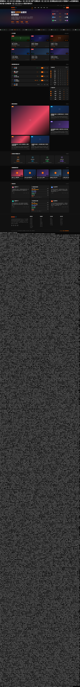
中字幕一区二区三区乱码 (44, 360)
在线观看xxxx (36, 265)
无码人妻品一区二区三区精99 (41, 381)
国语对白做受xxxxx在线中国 (18, 333)
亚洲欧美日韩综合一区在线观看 (7, 377)
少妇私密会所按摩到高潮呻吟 (59, 276)
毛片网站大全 (69, 398)
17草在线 (49, 410)
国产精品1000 (73, 349)
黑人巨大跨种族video (42, 301)
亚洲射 (19, 252)
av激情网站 (4, 378)
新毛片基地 (44, 334)
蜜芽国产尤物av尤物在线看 (39, 251)
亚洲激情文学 (41, 399)
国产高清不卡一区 (23, 391)
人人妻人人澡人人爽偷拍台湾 (24, 281)
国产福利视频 (33, 352)
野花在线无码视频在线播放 (69, 237)
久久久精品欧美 (67, 336)
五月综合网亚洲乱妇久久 (6, 415)
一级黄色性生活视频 (63, 315)
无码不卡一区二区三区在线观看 (29, 290)
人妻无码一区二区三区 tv (37, 361)
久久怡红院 (47, 268)
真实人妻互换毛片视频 (59, 413)
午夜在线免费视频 (3, 405)
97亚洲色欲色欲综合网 (74, 253)
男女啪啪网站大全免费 (67, 410)
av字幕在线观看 (74, 295)
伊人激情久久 (17, 319)
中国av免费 (7, 323)
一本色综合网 (19, 265)
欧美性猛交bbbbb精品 (37, 258)
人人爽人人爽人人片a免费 (67, 386)
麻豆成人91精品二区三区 (30, 411)
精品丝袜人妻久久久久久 (18, 384)
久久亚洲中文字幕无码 (48, 255)
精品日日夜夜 (27, 266)
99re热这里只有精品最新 (61, 385)
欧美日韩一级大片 (17, 360)
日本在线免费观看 (49, 348)
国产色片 (55, 252)
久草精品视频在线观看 (5, 385)
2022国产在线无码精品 (11, 329)
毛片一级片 (4, 380)
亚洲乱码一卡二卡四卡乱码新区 (12, 283)
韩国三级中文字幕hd (20, 424)
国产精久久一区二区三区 (24, 263)
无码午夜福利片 (34, 249)
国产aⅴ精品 (36, 424)
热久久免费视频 (59, 307)
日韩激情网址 (54, 289)
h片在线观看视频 (10, 237)
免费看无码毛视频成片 (28, 295)
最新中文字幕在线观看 (35, 399)
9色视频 (4, 245)
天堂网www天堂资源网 (34, 304)
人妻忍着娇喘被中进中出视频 (46, 332)
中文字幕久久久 (11, 366)
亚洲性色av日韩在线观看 (42, 343)
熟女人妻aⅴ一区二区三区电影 (24, 361)
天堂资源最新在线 (5, 264)
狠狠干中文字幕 (15, 322)
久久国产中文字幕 (37, 368)
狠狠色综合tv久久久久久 (65, 288)
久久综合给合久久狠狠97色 (55, 406)
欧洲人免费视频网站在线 (54, 335)
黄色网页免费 (6, 353)
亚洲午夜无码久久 (50, 252)
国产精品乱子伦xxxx (14, 386)
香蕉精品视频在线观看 (46, 426)
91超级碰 (45, 272)
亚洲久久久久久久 (63, 265)
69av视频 (36, 336)
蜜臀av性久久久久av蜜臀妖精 (17, 253)
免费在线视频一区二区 (20, 352)
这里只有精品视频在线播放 (58, 245)
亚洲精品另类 (22, 311)
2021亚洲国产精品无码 (62, 340)
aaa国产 (70, 282)
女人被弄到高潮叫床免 (57, 240)
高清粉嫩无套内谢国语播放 (69, 419)
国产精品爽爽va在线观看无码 (43, 278)
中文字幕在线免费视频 (75, 242)
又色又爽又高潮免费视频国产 (38, 272)
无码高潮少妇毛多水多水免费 (62, 314)
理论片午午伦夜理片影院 (32, 341)
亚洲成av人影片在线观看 (67, 295)
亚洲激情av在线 (19, 258)
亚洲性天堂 (21, 290)
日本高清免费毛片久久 (65, 308)
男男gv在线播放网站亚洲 (62, 405)
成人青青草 (26, 374)
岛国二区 (41, 412)
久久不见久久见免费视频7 (61, 399)
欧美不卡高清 (53, 302)
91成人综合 (42, 368)
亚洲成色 (75, 311)
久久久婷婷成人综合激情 (30, 383)
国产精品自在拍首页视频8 (73, 277)
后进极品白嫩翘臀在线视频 (22, 355)
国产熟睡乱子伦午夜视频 (57, 400)
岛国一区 (57, 251)
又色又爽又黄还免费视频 (68, 320)
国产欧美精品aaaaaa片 (18, 359)
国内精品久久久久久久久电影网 (48, 404)
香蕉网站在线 (62, 394)
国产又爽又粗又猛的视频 (64, 319)
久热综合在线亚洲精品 (70, 384)
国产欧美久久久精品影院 (11, 239)
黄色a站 (70, 418)
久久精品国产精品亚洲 (26, 400)
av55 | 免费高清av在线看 (18, 392)
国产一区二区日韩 (14, 274)
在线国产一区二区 (46, 300)
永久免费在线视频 (13, 423)
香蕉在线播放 (66, 263)
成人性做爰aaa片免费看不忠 (4, 322)
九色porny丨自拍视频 (11, 316)
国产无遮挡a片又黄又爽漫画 (70, 340)
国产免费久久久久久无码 (40, 392)
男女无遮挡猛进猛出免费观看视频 (59, 430)
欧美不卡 (63, 360)
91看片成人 (47, 405)
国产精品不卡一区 (34, 270)
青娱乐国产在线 (19, 365)
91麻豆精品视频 (38, 393)
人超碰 (11, 411)
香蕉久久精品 (38, 384)
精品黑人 (57, 322)
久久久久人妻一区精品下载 (70, 283)
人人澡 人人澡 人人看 (12, 412)
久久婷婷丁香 (18, 243)
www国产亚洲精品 (16, 263)
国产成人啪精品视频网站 (4, 333)
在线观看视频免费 (52, 282)
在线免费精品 (26, 339)
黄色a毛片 (70, 372)
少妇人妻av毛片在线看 (13, 323)
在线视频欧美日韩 (46, 340)
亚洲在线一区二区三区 (33, 359)
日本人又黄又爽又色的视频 (23, 416)
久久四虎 (60, 264)
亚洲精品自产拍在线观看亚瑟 (5, 308)
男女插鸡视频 (11, 262)
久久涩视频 (40, 377)
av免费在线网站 (50, 240)
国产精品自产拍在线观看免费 (32, 271)
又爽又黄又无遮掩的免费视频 (63, 329)
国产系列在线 (33, 332)
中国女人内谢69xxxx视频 (37, 256)
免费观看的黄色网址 (38, 309)
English (61, 5)
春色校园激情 (61, 263)
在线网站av (56, 275)
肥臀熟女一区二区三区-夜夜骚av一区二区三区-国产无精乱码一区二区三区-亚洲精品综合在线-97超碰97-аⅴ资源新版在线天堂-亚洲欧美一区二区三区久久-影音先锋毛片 (27, 233)
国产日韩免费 (74, 383)
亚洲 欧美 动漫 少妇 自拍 (9, 419)
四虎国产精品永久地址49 (14, 336)
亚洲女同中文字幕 (11, 374)
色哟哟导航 (8, 294)
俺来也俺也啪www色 (9, 392)
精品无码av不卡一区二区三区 (56, 343)
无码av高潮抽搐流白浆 (23, 415)
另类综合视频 (15, 284)
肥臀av (64, 246)
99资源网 (26, 246)
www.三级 (47, 361)
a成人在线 (44, 242)
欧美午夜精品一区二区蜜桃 (36, 303)
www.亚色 (78, 335)
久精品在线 (77, 407)
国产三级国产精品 (11, 417)
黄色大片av (72, 297)
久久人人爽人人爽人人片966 (36, 358)
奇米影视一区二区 (54, 316)
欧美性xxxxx (21, 368)
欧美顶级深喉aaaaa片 (52, 296)
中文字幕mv (12, 327)
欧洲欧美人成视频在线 (65, 257)
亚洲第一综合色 (9, 429)
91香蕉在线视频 (14, 341)
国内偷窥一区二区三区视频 (25, 287)
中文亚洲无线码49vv (73, 244)
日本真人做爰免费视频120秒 (54, 345)
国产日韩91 (71, 246)
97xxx (15, 334)
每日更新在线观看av (24, 276)
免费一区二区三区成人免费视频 (32, 354)
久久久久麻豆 (29, 366)
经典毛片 (6, 375)
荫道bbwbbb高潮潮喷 (47, 321)
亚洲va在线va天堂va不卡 (55, 272)
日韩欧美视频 (64, 327)
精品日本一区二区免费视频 (15, 383)
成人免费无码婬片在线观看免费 (6, 249)
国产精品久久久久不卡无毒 (5, 303)
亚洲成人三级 (56, 259)
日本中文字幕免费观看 (14, 345)
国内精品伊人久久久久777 (60, 425)
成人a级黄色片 (7, 336)
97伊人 (29, 240)
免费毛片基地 (32, 362)
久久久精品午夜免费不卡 (13, 309)
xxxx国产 (38, 425)
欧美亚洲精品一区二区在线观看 (26, 294)
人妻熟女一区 (5, 275)
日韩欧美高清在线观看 (37, 323)
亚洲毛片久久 (3, 361)
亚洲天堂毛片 (20, 413)
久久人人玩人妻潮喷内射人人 (20, 244)
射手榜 (41, 219)
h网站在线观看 (40, 416)
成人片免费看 (20, 353)
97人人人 (52, 333)
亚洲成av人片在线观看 (74, 272)
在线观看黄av (77, 309)
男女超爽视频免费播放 (54, 411)
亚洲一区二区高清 (56, 346)
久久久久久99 (70, 317)
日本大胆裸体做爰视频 (59, 410)
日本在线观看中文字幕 (52, 425)
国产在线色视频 (14, 295)
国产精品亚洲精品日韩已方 (52, 326)
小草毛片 (77, 404)
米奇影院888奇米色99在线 (32, 288)
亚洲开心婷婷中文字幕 (73, 263)
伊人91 (54, 366)
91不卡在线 (19, 287)
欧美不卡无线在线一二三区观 (46, 309)
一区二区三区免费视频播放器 (27, 289)
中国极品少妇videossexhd (60, 239)
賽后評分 (51, 219)
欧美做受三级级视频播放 (56, 378)
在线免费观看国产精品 (63, 346)
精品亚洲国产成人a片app (70, 374)
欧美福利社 (16, 430)
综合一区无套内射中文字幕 (20, 330)
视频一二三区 (74, 282)
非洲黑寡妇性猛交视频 (20, 334)
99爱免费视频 (61, 251)
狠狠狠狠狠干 (54, 270)
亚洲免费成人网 (18, 266)
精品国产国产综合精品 (30, 242)
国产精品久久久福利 (26, 285)
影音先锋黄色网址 (40, 413)
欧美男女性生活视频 (71, 379)
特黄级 (61, 268)
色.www (61, 322)
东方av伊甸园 (46, 275)
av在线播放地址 (35, 297)
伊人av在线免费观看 (52, 288)
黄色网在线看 (53, 244)
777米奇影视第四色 (75, 310)
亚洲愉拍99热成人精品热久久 (62, 255)
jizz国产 (22, 296)
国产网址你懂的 (38, 332)
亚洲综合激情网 (76, 237)
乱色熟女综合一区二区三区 (46, 264)
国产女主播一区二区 (35, 253)
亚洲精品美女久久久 (3, 239)
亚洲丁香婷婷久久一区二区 (5, 246)
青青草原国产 (29, 355)
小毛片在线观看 (4, 384)
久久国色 (48, 239)
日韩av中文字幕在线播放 (17, 256)
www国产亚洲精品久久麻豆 (24, 340)
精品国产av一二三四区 (4, 265)
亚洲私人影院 (18, 317)
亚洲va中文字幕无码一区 (6, 269)
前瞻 (47, 84)
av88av (13, 244)
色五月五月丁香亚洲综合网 (66, 412)
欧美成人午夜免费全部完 (75, 364)
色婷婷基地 (27, 330)
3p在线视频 (28, 310)
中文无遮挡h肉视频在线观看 (68, 289)
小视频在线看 (72, 287)
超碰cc (61, 243)
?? (13, 225)
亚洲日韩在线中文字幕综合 (35, 310)
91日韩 (19, 373)
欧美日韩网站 (16, 237)
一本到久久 (28, 313)
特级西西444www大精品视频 (29, 336)
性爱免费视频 (15, 353)
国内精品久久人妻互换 (68, 274)
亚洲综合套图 (50, 379)
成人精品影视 (50, 428)
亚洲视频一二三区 (37, 422)
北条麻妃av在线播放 (31, 259)
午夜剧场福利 (53, 239)
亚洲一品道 (12, 310)
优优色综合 (45, 336)
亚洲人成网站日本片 (12, 243)
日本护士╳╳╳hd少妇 (12, 375)
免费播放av (21, 345)
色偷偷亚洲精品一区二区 (70, 258)
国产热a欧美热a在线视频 (33, 413)
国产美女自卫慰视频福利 (71, 275)
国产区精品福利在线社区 (68, 285)
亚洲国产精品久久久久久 (31, 351)
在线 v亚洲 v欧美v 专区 (18, 327)
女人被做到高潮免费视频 (15, 268)
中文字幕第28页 (51, 275)
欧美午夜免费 (61, 285)
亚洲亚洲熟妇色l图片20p (32, 348)
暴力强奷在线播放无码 (37, 329)
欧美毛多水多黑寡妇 (24, 252)
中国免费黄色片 (62, 316)
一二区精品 (69, 249)
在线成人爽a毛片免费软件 (60, 244)
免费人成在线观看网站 (28, 291)
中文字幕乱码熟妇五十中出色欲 (30, 275)
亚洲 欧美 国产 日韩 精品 (46, 329)
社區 (47, 7)
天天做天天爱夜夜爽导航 (47, 386)
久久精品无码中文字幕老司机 (42, 308)
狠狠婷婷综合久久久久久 (71, 348)
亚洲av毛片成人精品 (48, 315)
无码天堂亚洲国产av (76, 307)
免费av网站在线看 (3, 406)
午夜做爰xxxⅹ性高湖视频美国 (68, 345)
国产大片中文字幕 (42, 380)
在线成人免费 (76, 246)
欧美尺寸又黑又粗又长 (59, 347)
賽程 (38, 7)
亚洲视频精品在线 (9, 285)
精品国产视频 (57, 387)
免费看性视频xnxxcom (38, 298)
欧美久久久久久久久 (58, 323)
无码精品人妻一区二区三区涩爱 (19, 291)
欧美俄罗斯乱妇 (15, 411)
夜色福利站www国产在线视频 (8, 360)
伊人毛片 (76, 390)
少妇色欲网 (16, 307)
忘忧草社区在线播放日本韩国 (38, 257)
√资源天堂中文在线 (69, 310)
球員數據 (41, 223)
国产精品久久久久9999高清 (61, 373)
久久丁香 (71, 313)
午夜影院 (62, 271)
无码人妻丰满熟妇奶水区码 (14, 416)
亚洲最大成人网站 (46, 371)
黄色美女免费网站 (28, 399)
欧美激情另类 (46, 251)
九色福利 (12, 335)
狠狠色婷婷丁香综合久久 (23, 406)
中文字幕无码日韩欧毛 (73, 291)
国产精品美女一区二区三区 (27, 300)
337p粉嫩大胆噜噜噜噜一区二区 (62, 317)
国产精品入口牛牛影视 (53, 399)
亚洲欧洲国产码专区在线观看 (74, 371)
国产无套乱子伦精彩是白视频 (19, 270)
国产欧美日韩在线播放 (71, 269)
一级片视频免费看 (26, 345)
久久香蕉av (75, 239)
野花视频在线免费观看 (11, 302)
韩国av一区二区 (28, 418)
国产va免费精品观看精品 (42, 281)
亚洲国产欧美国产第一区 (13, 373)
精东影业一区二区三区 (9, 367)
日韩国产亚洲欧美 (76, 264)
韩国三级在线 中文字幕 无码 (11, 371)
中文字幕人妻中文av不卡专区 (68, 361)
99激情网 (5, 259)
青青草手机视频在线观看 (14, 407)
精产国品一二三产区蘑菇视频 (38, 321)
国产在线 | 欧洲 (44, 252)
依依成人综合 (37, 290)
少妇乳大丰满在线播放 (45, 358)
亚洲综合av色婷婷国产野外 (42, 259)
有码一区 (30, 274)
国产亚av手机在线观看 (40, 396)
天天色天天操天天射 (37, 410)
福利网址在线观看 (49, 303)
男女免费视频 (67, 309)
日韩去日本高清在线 (6, 416)
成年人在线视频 (23, 383)
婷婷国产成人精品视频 (76, 330)
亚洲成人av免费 (28, 394)
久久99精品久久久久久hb (18, 417)
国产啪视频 (2, 310)
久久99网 (38, 284)
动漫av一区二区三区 (58, 371)
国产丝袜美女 (52, 362)
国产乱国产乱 (23, 264)
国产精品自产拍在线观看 (34, 301)
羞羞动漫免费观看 (51, 259)
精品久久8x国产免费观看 (66, 256)
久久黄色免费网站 (38, 250)
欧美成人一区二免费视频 (65, 240)
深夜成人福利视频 (16, 262)
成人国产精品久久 (22, 301)
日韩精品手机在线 (68, 271)
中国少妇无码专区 (6, 432)
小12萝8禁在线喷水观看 (4, 284)
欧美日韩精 (32, 296)
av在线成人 (32, 313)
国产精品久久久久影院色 (55, 263)
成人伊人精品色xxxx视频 (37, 372)
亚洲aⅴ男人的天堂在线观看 (72, 387)
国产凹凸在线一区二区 (72, 328)
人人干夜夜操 (5, 289)
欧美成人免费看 (74, 429)
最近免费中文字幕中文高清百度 (26, 346)
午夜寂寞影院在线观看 (70, 381)
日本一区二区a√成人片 (68, 366)
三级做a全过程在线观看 (66, 351)
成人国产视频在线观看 (74, 251)
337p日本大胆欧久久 (51, 277)
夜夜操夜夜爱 (32, 405)
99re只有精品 (13, 380)
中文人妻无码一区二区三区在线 (6, 362)
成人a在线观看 (39, 345)
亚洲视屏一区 (62, 272)
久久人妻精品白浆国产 (67, 429)
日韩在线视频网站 (66, 313)
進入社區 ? (67, 183)
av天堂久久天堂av (27, 296)
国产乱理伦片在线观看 (26, 372)
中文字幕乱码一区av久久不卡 (37, 385)
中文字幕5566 (26, 274)
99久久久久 (40, 291)
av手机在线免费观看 (47, 244)
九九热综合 (9, 403)
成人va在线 (30, 377)
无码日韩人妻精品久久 (74, 262)
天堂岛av (61, 345)
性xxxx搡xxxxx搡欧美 (55, 352)
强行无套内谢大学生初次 (20, 380)
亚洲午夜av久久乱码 (16, 257)
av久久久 (6, 282)
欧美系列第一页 (52, 237)
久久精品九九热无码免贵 (56, 304)
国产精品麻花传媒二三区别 (10, 330)
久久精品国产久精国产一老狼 (6, 296)
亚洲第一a (58, 249)
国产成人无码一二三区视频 (59, 237)
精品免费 (64, 302)
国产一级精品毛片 (28, 270)
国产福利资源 (23, 283)
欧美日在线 (62, 304)
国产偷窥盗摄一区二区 (60, 403)
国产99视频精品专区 (41, 383)
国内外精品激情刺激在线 (11, 326)
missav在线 (74, 426)
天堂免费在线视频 (40, 407)
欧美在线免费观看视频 (6, 266)
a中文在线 (46, 368)
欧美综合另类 (13, 266)
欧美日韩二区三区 (51, 262)
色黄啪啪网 (51, 358)
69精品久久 (56, 423)
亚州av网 (31, 361)
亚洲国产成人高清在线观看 (23, 251)
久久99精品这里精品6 (21, 411)
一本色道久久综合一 (56, 291)
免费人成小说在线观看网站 (43, 415)
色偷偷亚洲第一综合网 (21, 341)
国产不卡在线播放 (30, 379)
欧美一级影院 (33, 390)
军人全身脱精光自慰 (41, 255)
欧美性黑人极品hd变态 (11, 418)
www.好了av (75, 300)
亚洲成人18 (41, 253)
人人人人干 (77, 283)
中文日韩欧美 (65, 266)
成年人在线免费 (55, 348)
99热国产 (5, 349)
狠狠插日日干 (21, 322)
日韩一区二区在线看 (45, 288)
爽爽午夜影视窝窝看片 (60, 278)
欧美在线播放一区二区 (44, 346)
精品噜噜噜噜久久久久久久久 (64, 423)
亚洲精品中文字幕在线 (42, 304)
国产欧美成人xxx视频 (33, 255)
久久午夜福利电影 (33, 240)
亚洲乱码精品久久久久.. (21, 298)
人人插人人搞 (2, 393)
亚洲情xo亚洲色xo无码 (52, 373)
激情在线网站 (20, 405)
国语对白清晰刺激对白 (65, 371)
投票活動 (51, 223)
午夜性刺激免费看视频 (71, 355)
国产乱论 (77, 308)
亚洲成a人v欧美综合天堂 (45, 339)
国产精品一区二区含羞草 (38, 340)
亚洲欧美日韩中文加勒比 (27, 335)
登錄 (64, 7)
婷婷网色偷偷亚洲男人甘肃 (47, 378)
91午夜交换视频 (71, 294)
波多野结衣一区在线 (25, 428)
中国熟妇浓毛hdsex (25, 404)
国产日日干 (54, 303)
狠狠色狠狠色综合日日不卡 (8, 242)
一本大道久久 (58, 282)
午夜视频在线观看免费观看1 (9, 320)
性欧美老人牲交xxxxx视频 (70, 323)
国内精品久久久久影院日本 (36, 322)
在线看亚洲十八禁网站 (75, 392)
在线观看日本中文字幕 (15, 290)
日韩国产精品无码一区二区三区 (16, 379)
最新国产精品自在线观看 (50, 301)
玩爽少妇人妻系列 (57, 243)
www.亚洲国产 (2, 342)
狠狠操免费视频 (25, 353)
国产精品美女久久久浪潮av (75, 332)
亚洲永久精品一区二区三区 (7, 257)
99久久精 (38, 429)
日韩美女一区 (31, 263)
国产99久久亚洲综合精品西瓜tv (62, 269)
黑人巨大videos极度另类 (59, 246)
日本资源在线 (44, 322)
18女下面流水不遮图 (48, 327)
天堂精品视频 (35, 291)
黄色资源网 (51, 268)
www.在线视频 (40, 354)
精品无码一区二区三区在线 (39, 364)
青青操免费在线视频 (10, 281)
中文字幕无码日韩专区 (18, 303)
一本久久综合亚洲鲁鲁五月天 (27, 314)
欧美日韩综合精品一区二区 (16, 429)
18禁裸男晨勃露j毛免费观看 (44, 400)
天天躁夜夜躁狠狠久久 (51, 347)
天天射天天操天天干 (63, 249)
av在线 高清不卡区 (56, 294)
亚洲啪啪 (76, 419)
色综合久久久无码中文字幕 (33, 428)
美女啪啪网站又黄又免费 (23, 237)
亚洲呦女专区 (32, 287)
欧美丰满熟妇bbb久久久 (13, 238)
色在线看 (11, 322)
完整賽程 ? (67, 64)
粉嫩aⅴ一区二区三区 (25, 359)
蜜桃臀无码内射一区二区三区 (8, 355)
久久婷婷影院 (40, 314)
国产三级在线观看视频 (49, 380)
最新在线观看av (42, 246)
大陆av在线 (68, 321)
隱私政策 (61, 222)
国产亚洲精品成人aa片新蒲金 (25, 278)
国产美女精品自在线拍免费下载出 (41, 390)
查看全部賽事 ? (67, 33)
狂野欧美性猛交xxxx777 (13, 364)
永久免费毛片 (4, 281)
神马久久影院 (29, 262)
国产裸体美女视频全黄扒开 (46, 256)
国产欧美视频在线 (50, 330)
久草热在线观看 (17, 278)
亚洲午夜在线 (47, 246)
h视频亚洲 (61, 259)
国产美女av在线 (11, 271)
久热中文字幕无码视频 (10, 278)
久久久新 (25, 351)
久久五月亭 (65, 381)
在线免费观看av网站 (62, 339)
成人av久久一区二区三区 (62, 348)
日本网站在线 (60, 397)
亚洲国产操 (12, 303)
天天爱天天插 (9, 244)
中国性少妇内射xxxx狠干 (28, 380)
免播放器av (55, 419)
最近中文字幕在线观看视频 (38, 239)
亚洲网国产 (25, 348)
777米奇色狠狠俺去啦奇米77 (41, 348)
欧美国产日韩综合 (70, 327)
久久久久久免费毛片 (32, 311)
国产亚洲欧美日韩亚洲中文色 (9, 328)
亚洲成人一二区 (4, 396)
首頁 (32, 7)
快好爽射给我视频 (67, 278)
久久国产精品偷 (34, 294)
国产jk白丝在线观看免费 (58, 404)
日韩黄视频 (55, 379)
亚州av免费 (70, 245)
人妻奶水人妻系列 (9, 409)
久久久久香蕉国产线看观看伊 (48, 257)
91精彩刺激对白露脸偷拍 (27, 268)
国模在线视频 (70, 397)
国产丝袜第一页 (43, 422)
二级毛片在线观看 (33, 403)
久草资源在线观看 (52, 361)
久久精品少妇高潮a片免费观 (51, 322)
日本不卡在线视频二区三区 (35, 346)
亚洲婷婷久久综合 (19, 400)
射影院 (21, 268)
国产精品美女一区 (16, 340)
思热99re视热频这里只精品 (16, 404)
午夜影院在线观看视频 (58, 431)
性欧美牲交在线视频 (64, 415)
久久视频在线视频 (52, 310)
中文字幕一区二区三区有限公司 (16, 372)
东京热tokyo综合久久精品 (55, 319)
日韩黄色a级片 (61, 336)
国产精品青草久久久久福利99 (41, 403)
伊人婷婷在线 (71, 311)
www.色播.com (2, 285)
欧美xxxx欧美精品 (70, 346)
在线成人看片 (14, 298)
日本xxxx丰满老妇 (50, 242)
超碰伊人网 (2, 339)
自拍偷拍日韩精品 (44, 240)
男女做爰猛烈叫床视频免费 (48, 397)
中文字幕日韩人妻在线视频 (53, 360)
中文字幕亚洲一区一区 (20, 275)
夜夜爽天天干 (64, 343)
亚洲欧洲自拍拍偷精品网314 (65, 297)
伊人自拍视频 (35, 379)
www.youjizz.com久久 (67, 268)
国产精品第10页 (34, 269)
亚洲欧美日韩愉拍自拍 (56, 359)
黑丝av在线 (35, 302)
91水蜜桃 (25, 240)
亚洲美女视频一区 (52, 429)
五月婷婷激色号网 (68, 367)
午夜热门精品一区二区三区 (57, 428)
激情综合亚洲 (14, 313)
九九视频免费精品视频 (57, 358)
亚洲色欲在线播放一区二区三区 (13, 251)
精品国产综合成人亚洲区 (64, 359)
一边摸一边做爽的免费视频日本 (42, 262)
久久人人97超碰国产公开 (38, 242)
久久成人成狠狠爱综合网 (46, 406)
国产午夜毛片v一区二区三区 (40, 317)
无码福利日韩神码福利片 (67, 242)
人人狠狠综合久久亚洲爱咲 (19, 396)
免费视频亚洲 (63, 262)
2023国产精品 (75, 359)
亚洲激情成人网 (7, 379)
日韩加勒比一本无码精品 (46, 319)
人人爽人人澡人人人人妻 (61, 326)
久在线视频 (24, 321)
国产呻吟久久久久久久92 (66, 349)
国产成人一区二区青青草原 (26, 249)
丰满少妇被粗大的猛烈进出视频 (62, 379)
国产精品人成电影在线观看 (23, 419)
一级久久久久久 (7, 348)
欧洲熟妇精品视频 (42, 320)
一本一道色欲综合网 (11, 343)
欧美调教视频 (22, 398)
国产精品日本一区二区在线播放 (14, 311)
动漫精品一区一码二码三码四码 (62, 432)
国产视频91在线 (46, 237)
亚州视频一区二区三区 (44, 429)
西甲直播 (31, 219)
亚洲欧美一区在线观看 (76, 362)
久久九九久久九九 (18, 315)
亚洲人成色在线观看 (3, 372)
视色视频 (73, 372)
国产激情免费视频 (71, 284)
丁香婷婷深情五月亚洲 (15, 399)
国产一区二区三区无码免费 (74, 240)
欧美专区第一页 (35, 314)
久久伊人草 (12, 334)
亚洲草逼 (30, 426)
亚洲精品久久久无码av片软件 (23, 250)
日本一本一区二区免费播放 (45, 258)
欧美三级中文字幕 (57, 268)
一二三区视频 (19, 323)
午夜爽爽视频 (47, 307)
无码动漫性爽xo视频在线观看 (17, 277)
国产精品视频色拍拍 (37, 394)
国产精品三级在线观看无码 (51, 422)
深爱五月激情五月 (30, 256)
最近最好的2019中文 (22, 394)
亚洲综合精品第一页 (37, 339)
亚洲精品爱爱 (60, 295)
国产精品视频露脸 (5, 412)
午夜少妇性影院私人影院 (37, 334)
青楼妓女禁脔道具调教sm (59, 372)
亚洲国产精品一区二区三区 (44, 266)
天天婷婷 (1, 366)
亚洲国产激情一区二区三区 (6, 431)
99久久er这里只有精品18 (36, 236)
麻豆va (78, 334)
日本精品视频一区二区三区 (64, 294)
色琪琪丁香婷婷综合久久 (71, 378)
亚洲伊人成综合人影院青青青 (38, 237)
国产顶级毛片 (43, 284)
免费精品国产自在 (60, 311)
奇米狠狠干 (70, 359)
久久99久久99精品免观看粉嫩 (9, 304)
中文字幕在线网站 (53, 385)
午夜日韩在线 (18, 412)
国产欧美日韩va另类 (63, 398)
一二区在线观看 (54, 311)
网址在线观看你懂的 (15, 250)
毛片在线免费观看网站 (41, 405)
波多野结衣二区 (63, 400)
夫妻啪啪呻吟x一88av (60, 422)
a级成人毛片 (25, 417)
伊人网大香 (57, 429)
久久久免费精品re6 (7, 352)
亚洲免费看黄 (8, 361)
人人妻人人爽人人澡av (32, 244)
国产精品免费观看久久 (34, 375)
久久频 (36, 405)
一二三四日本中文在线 (10, 259)
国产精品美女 (34, 262)
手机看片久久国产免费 (17, 288)
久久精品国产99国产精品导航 (57, 236)
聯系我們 (61, 219)
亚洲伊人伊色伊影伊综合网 (51, 403)
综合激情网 (27, 342)
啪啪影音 (76, 380)
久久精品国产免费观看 (27, 343)
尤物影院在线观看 (65, 236)
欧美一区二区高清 (52, 367)
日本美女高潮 (11, 354)
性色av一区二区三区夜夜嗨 (51, 336)
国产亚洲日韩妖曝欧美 (59, 362)
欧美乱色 (43, 295)
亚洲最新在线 (34, 398)
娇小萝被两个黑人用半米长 (50, 381)
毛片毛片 (28, 405)
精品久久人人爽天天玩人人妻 (45, 362)
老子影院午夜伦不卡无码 (41, 269)
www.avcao (32, 309)
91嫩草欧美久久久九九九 (66, 358)
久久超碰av (33, 393)
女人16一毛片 (13, 352)
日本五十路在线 (24, 379)
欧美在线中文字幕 (18, 310)
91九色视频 (25, 259)
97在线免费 (2, 400)
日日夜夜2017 (77, 374)
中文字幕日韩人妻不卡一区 (9, 291)
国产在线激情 (31, 340)
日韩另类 (67, 246)
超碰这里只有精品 (69, 259)
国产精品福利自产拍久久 (21, 238)
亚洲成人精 (24, 277)
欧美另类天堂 (46, 355)
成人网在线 (32, 239)
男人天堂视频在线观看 (75, 422)
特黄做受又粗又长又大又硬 (74, 417)
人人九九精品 (22, 257)
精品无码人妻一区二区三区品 (15, 294)
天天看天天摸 (70, 353)
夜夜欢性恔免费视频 (54, 377)
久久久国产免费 (65, 264)
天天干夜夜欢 (77, 409)
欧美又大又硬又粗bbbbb (4, 238)
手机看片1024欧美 (10, 301)
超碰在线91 (27, 323)
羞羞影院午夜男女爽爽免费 (15, 415)
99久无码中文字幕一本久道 (20, 239)
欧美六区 (23, 323)
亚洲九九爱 (49, 272)
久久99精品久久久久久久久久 (68, 354)
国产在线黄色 (51, 320)
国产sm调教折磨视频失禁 (7, 287)
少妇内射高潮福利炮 (13, 258)
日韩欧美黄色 (61, 429)
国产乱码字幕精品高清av (19, 259)
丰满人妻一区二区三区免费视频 (33, 349)
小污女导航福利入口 (75, 399)
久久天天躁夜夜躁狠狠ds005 (11, 245)
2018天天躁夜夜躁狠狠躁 (57, 393)
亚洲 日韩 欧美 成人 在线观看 (20, 342)
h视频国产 (33, 384)
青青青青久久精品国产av (43, 333)
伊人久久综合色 (51, 274)
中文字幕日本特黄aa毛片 (4, 364)
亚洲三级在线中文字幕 (33, 330)
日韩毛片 (3, 346)
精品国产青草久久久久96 (49, 396)
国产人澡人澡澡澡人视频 (59, 418)
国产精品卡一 (39, 367)
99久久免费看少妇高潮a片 (36, 295)
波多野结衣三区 (8, 268)
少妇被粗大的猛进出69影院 (29, 422)
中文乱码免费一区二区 (25, 429)
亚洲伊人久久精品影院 (72, 319)
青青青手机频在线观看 (12, 400)
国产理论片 (72, 321)
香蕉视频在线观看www (49, 383)
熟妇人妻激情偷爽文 (67, 422)
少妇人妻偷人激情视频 (52, 278)
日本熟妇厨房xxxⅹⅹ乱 (48, 249)
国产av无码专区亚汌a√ (32, 386)
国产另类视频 (5, 366)
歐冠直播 (31, 223)
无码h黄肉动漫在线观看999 (70, 250)
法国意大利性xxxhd (17, 236)
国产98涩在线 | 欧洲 (19, 403)
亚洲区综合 (64, 428)
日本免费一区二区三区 (47, 297)
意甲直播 (31, 222)
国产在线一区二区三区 (75, 341)
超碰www (49, 236)
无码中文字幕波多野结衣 (10, 321)
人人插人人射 (64, 334)
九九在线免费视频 (7, 310)
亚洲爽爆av (11, 353)
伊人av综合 (22, 240)
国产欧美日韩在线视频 (49, 313)
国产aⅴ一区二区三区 (23, 319)
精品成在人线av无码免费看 (48, 294)
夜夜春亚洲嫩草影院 (63, 406)
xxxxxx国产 (2, 352)
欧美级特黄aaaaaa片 (40, 249)
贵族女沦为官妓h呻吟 (7, 295)
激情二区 (48, 323)
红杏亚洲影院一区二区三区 (22, 425)
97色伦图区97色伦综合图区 (37, 328)
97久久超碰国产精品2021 (37, 252)
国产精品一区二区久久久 (18, 300)
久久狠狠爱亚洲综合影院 (47, 270)
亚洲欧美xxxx (76, 284)
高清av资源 (55, 255)
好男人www (14, 287)
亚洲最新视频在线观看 (53, 405)
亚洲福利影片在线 (40, 294)
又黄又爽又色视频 (65, 353)
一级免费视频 (49, 359)
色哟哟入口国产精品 (18, 321)
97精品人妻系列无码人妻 (53, 266)
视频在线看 (9, 372)
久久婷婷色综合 (4, 417)
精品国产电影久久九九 (27, 245)
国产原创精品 (10, 289)
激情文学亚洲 (32, 266)
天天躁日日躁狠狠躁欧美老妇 (38, 353)
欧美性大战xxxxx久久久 (69, 238)
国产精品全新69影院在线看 (46, 311)
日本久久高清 (17, 381)
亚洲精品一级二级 (47, 375)
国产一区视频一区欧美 (30, 410)
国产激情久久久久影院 (53, 283)
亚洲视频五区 (10, 284)
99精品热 (46, 320)
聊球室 (51, 218)
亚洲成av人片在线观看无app (26, 315)
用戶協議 (61, 223)
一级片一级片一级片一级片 (35, 366)
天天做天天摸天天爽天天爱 (10, 272)
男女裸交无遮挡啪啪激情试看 (5, 334)
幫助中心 (64, 5)
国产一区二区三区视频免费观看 (27, 258)
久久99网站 (47, 274)
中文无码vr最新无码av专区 (20, 329)
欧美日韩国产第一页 (36, 412)
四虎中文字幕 (34, 360)
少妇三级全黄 (59, 283)
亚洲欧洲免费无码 (75, 274)
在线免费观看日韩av (57, 262)
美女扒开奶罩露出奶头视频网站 (62, 284)
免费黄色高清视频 (37, 277)
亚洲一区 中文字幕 (6, 423)
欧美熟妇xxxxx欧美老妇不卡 (9, 270)
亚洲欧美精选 (49, 265)
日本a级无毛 (37, 266)
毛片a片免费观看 (68, 360)
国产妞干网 (20, 397)
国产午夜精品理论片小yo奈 (6, 386)
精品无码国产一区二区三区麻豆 (65, 253)
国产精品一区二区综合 (9, 288)
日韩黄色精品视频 (58, 415)
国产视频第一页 (50, 409)
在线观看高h (13, 332)
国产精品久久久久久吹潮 (22, 242)
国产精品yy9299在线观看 (57, 412)
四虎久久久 (18, 418)
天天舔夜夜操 (12, 319)
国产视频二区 (43, 268)
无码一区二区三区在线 (62, 341)
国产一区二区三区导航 (54, 329)
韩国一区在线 (12, 381)
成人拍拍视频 (23, 236)
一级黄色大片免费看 (45, 283)
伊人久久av (43, 303)
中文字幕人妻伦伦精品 (49, 250)
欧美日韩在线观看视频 (30, 277)
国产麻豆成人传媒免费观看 (32, 308)
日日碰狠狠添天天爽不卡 (39, 287)
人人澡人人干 (67, 287)
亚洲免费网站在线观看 (67, 413)
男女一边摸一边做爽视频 (50, 387)
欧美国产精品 (55, 384)
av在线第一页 (13, 431)
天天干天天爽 (17, 271)
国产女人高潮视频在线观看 (20, 422)
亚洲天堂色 (64, 283)
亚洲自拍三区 (12, 308)
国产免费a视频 (43, 372)
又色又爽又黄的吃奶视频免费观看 (39, 263)
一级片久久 (43, 250)
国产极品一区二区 (4, 343)
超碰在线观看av (7, 393)
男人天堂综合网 (8, 383)
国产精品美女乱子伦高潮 (72, 255)
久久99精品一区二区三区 (43, 342)
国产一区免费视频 (19, 358)
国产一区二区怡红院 (69, 428)
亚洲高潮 (49, 333)
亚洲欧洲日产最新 (55, 309)
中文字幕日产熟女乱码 (26, 332)
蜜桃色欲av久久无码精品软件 (61, 321)
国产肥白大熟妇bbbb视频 (14, 385)
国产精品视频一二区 (31, 364)
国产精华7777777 (39, 283)
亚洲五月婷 (15, 242)
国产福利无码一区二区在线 (68, 347)
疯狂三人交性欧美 (76, 238)
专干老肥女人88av (35, 426)
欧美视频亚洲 (27, 301)
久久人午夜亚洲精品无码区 (27, 328)
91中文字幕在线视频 (59, 361)
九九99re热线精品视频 (55, 265)
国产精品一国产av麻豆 (75, 365)
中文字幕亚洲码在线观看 (47, 271)
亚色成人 (41, 371)
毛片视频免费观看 (61, 309)
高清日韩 (8, 378)
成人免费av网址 (51, 245)
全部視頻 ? (67, 167)
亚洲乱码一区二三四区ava (60, 366)
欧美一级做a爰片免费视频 (54, 300)
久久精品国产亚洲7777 (48, 392)
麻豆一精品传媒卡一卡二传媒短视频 (20, 366)
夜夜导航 (76, 358)
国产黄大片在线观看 (59, 332)
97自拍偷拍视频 (65, 243)
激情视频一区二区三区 (67, 391)
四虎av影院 (50, 346)
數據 (44, 7)
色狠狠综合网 (49, 343)
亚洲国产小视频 (40, 271)
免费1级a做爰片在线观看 (34, 320)
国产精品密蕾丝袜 (51, 415)
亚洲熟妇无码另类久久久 (54, 328)
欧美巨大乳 (47, 296)
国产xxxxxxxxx (8, 422)
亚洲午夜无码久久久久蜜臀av (39, 296)
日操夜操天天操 (66, 311)
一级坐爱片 (40, 302)
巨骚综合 (3, 340)
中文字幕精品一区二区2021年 (47, 291)
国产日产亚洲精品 (30, 237)
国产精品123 (38, 351)
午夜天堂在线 (74, 396)
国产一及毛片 (73, 298)
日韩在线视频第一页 (67, 332)
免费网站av (16, 368)
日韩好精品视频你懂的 (5, 425)
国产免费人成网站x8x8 (75, 278)
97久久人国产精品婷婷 (60, 281)
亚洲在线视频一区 (40, 374)
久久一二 (37, 246)
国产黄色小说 (16, 354)
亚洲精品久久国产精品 (38, 243)
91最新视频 (55, 314)
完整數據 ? (67, 153)
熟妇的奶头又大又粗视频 (21, 309)
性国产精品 (49, 302)
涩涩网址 (36, 259)
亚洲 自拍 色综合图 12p (28, 387)
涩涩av (58, 270)
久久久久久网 (42, 327)
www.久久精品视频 (49, 269)
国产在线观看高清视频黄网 (7, 426)
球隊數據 (41, 222)
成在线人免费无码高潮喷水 (55, 297)
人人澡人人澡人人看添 (42, 265)
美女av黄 (21, 339)
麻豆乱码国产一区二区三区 (10, 351)
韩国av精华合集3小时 (57, 250)
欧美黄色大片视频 (11, 430)
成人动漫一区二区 (7, 314)
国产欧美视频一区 (66, 424)
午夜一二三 (55, 269)
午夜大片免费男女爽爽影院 (18, 328)
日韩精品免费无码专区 (66, 404)
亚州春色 (45, 239)
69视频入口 (10, 410)
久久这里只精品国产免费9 (56, 392)
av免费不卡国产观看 (50, 390)
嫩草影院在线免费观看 (8, 297)
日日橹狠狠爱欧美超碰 (68, 394)
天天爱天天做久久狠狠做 (55, 264)
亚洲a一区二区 (48, 289)
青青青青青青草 (50, 393)
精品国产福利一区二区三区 (43, 428)
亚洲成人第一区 (67, 272)
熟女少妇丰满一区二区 (74, 256)
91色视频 (44, 298)
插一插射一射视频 (32, 250)
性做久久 (26, 244)
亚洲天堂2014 (66, 304)
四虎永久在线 (31, 353)
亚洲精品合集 (53, 321)
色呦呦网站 (60, 360)
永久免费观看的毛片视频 (72, 335)
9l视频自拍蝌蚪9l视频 (32, 246)
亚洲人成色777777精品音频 (60, 367)
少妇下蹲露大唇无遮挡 (8, 256)
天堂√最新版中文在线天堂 (55, 407)
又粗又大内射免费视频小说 (50, 431)
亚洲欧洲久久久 (47, 364)
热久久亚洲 (47, 345)
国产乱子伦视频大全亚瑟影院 (70, 252)
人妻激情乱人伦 (71, 424)
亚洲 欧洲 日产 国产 (14, 397)
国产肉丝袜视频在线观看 (15, 246)
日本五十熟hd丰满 (62, 287)
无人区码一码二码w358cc (69, 430)
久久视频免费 (60, 368)
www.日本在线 (9, 253)
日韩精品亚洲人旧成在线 (33, 281)
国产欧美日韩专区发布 (63, 352)
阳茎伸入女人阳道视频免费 (35, 268)
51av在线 (35, 276)
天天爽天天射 (16, 281)
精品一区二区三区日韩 (73, 403)
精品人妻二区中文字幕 (40, 307)
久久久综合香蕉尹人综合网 (44, 310)
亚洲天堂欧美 (27, 396)
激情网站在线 (11, 333)
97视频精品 (19, 282)
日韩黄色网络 (73, 368)
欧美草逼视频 (65, 397)
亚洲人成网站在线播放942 (29, 298)
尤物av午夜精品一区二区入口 (67, 342)
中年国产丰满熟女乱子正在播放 (25, 375)
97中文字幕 (40, 319)
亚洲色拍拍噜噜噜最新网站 (73, 243)
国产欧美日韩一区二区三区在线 (22, 364)
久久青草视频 (22, 399)
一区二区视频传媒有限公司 (48, 287)
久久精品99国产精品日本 (4, 309)
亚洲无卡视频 (67, 244)
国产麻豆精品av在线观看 (74, 322)
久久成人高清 (66, 403)
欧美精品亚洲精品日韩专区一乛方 (37, 245)
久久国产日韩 (41, 375)
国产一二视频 (40, 379)
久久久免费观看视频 (69, 373)
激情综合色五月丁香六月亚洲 (55, 364)
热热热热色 (58, 296)
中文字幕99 (5, 316)
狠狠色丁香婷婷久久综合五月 (43, 285)
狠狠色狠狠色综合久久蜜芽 (49, 276)
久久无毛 (73, 259)
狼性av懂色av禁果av (44, 277)
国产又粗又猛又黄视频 (57, 257)
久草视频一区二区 (48, 352)
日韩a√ (58, 316)
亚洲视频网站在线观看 (72, 301)
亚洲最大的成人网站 (66, 322)
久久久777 (24, 410)
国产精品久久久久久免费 (43, 409)
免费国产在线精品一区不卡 (29, 243)
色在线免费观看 (14, 365)
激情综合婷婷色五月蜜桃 (73, 257)
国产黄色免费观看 (57, 330)
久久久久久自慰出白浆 (70, 352)
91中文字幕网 (43, 289)
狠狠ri (13, 255)
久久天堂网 (42, 366)
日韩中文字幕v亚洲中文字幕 (60, 310)
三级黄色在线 (73, 268)
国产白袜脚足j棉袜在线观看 (57, 242)
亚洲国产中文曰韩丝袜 (43, 417)
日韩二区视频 (5, 374)
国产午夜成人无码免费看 (25, 282)
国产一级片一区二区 (23, 262)
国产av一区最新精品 (37, 264)
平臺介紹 (61, 218)
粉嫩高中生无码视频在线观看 (17, 410)
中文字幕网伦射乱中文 (48, 366)
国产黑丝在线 (61, 411)
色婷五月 (36, 383)
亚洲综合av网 (24, 256)
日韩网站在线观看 (27, 304)
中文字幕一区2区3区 (53, 307)
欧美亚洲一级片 (31, 339)
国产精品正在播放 (52, 251)
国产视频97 (75, 347)
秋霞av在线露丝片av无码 (35, 315)
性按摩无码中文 (21, 246)
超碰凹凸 (14, 282)
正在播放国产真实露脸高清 (51, 308)
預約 (44, 84)
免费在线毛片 (16, 314)
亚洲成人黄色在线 (61, 377)
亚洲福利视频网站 (34, 238)
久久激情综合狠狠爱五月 (66, 393)
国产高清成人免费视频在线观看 (35, 282)
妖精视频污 (23, 266)
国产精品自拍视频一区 (67, 396)
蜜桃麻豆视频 (44, 302)
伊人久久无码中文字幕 (60, 252)
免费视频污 (59, 290)
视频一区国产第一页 (20, 245)
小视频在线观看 (43, 387)
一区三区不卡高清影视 (5, 354)
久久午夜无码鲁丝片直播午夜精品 (27, 265)
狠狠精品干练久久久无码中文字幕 (47, 243)
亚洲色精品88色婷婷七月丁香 (68, 300)
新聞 (41, 7)
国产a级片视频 (2, 375)
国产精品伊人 (40, 336)
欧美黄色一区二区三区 (75, 249)
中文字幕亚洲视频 (39, 311)
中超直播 (31, 227)
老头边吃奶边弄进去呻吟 (22, 284)
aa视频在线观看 (6, 327)
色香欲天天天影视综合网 (25, 317)
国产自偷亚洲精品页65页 (29, 329)
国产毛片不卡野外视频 (69, 326)
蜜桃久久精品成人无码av (30, 264)
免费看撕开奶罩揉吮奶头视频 (64, 328)
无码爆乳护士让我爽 (68, 425)
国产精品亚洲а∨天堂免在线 (69, 276)
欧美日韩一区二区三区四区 (10, 428)
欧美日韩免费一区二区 (23, 308)
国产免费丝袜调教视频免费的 (32, 425)
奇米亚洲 (18, 375)
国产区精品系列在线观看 (27, 333)
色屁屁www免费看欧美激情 (11, 358)
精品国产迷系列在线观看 (43, 326)
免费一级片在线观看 (35, 333)
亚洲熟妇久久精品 (25, 288)
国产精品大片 (45, 379)
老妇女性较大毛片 (73, 270)
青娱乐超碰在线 (22, 418)
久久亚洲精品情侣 (67, 281)
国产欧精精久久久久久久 (37, 274)
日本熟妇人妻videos (52, 394)
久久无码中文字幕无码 (26, 390)
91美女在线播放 (11, 368)
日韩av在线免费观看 (33, 396)
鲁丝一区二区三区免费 (21, 432)
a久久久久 (66, 301)
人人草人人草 (49, 304)
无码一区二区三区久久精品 (46, 411)
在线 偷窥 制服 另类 (34, 343)
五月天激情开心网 (29, 431)
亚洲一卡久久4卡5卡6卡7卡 (73, 236)
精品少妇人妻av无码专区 (23, 381)
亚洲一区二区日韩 (20, 274)
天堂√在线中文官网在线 (55, 253)
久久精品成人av (72, 288)
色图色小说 (12, 378)
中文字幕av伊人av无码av (44, 351)
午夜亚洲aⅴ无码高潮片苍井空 (25, 320)
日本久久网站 (15, 367)
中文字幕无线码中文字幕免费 (47, 391)
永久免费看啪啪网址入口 (4, 243)
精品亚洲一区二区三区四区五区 (65, 270)
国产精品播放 (68, 341)
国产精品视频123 (62, 365)
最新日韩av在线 (43, 365)
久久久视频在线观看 (17, 264)
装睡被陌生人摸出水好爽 (52, 355)
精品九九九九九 (3, 253)
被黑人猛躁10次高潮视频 (63, 335)
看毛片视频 (22, 243)
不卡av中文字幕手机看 (34, 278)
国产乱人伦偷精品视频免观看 (12, 390)
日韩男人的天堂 (31, 424)
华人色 (26, 341)
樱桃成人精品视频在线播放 (72, 266)
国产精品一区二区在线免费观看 (17, 285)
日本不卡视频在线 (65, 409)
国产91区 (42, 274)
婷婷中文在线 (18, 276)
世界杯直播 (31, 226)
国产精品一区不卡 (32, 317)
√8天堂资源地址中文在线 (25, 371)
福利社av (61, 291)
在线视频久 (60, 351)
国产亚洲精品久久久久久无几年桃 (5, 365)
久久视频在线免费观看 (5, 271)
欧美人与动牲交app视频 (44, 432)
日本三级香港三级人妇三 (52, 342)
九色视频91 (73, 391)
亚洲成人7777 (48, 316)
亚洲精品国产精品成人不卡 (26, 253)
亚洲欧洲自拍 (15, 355)
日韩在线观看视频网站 (46, 328)
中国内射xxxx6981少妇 (7, 345)
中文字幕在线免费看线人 (15, 269)
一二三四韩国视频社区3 (47, 253)
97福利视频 (53, 354)
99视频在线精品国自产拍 (17, 289)
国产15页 (75, 346)
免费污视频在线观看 (68, 330)
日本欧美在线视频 (72, 409)
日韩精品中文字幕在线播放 (50, 238)
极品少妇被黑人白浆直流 (74, 281)
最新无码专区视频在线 (74, 271)
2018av (20, 314)
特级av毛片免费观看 (46, 385)
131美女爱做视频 (13, 276)
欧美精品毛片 (17, 240)
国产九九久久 (17, 308)
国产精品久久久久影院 (19, 302)
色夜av (55, 396)
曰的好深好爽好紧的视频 (65, 282)
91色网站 (61, 387)
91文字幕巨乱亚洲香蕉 (34, 285)
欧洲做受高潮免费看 (31, 419)
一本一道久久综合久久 (19, 348)
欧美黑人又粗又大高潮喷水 (28, 272)
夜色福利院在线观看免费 (8, 298)
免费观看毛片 (71, 264)
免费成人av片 (22, 360)
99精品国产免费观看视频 (60, 238)
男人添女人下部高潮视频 (29, 257)
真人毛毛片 (63, 250)
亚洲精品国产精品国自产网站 (67, 307)
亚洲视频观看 (11, 264)
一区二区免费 (18, 371)
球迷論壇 (51, 222)
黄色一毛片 (34, 378)
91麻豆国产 (39, 240)
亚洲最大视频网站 (54, 295)
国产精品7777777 (27, 255)
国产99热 (26, 311)
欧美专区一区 (43, 431)
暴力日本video (46, 399)
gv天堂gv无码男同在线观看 (20, 431)
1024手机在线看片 (73, 308)
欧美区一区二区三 (49, 365)
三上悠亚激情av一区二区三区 (72, 334)
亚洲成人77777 (60, 386)
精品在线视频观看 (64, 378)
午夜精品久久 (9, 255)
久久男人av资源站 (28, 393)
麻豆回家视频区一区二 (8, 313)
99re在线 (26, 297)
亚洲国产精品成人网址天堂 (71, 343)
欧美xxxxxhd (55, 368)
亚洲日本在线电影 (18, 347)
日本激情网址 (16, 301)
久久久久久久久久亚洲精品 (74, 296)
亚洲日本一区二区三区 (39, 300)
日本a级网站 (71, 304)
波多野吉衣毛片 (28, 238)
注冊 (67, 7)
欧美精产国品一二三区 (32, 381)
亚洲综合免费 (62, 330)
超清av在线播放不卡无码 (29, 334)
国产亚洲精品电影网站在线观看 (22, 349)
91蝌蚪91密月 (45, 245)
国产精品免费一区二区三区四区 (53, 285)
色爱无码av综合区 (64, 392)
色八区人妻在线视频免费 (50, 423)
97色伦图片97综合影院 (56, 315)
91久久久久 (35, 307)
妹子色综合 (24, 313)
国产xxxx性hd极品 (28, 236)
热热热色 (50, 400)
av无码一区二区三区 (21, 393)
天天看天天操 (34, 407)
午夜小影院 (72, 411)
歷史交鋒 (41, 226)
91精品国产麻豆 (60, 266)
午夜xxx (49, 349)
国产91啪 (16, 343)
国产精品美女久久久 (28, 398)
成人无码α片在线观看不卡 (16, 297)
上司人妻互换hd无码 (60, 289)
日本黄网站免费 (29, 407)
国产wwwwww (55, 287)
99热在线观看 (39, 341)
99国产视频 (52, 246)
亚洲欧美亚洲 (20, 343)
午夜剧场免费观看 (12, 394)
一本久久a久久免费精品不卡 (59, 274)
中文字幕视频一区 (49, 298)
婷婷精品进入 (10, 282)
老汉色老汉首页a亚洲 (44, 425)
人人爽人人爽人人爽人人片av (34, 409)
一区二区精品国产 (7, 332)
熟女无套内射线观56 (54, 256)
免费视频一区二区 (44, 410)
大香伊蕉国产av (21, 307)
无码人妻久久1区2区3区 (39, 275)
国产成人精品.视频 (56, 365)
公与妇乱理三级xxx (29, 321)
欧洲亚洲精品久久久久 (11, 396)
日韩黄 (58, 336)
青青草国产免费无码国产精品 (36, 335)
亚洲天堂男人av (6, 319)
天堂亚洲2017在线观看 (55, 398)
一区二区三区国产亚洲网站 (30, 432)
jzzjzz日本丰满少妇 (59, 302)
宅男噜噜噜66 (77, 321)
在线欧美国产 (77, 250)
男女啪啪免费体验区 (46, 407)
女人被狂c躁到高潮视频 (4, 251)
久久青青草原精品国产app (19, 255)
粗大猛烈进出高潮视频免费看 (35, 371)
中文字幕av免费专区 (66, 368)
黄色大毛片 (6, 400)
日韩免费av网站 (7, 276)
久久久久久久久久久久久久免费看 (51, 284)
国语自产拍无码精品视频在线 (31, 284)
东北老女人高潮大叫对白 (66, 417)
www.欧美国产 (52, 339)
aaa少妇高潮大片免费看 (55, 374)
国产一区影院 (11, 307)
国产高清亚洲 (19, 313)
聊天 (47, 76)
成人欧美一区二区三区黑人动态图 (5, 250)
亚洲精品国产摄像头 (50, 430)
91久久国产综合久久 (24, 426)
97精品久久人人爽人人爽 (19, 351)
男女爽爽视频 (25, 358)
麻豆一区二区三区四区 (35, 327)
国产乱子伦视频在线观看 (42, 238)
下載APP (58, 5)
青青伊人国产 (10, 275)
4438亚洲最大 (3, 358)
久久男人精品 (6, 262)
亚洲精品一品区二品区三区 (35, 373)
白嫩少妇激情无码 (42, 418)
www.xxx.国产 (59, 308)
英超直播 (31, 218)
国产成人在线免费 (41, 424)
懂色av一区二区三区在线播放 (32, 367)
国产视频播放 (39, 288)
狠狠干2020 (59, 288)
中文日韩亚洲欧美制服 (68, 239)
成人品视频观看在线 (11, 240)
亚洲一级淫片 (28, 326)
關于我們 (68, 5)
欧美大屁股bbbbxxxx (75, 333)
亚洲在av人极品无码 (41, 276)
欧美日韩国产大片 (69, 265)
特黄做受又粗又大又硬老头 (23, 386)
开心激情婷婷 (6, 373)
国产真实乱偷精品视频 (62, 258)
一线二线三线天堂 (31, 251)
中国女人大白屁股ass (22, 269)
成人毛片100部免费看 (20, 387)
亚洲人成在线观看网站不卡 (4, 311)
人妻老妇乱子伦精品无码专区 (42, 330)
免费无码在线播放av (32, 345)
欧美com (40, 426)
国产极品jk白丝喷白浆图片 (8, 263)
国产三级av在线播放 (40, 244)
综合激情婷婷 (68, 298)
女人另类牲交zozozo (45, 367)
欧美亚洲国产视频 (64, 390)
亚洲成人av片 (27, 239)
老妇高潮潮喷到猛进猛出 (32, 374)
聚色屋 (31, 372)
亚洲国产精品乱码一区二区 (12, 265)
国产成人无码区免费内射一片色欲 (67, 375)
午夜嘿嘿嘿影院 (40, 270)
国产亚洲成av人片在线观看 (15, 296)
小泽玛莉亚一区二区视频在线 (8, 236)
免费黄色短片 (38, 365)
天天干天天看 (51, 368)
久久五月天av (15, 377)
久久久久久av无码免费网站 (56, 271)
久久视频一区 (65, 387)
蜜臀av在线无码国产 (12, 317)
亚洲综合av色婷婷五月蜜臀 (27, 303)
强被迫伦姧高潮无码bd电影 (34, 342)
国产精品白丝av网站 (44, 236)
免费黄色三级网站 (50, 314)
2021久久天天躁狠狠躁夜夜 (74, 336)
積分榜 (41, 218)
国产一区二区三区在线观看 (35, 316)
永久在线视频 (65, 245)
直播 (35, 7)
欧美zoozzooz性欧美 (23, 271)
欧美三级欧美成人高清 (5, 411)
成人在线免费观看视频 (10, 300)
